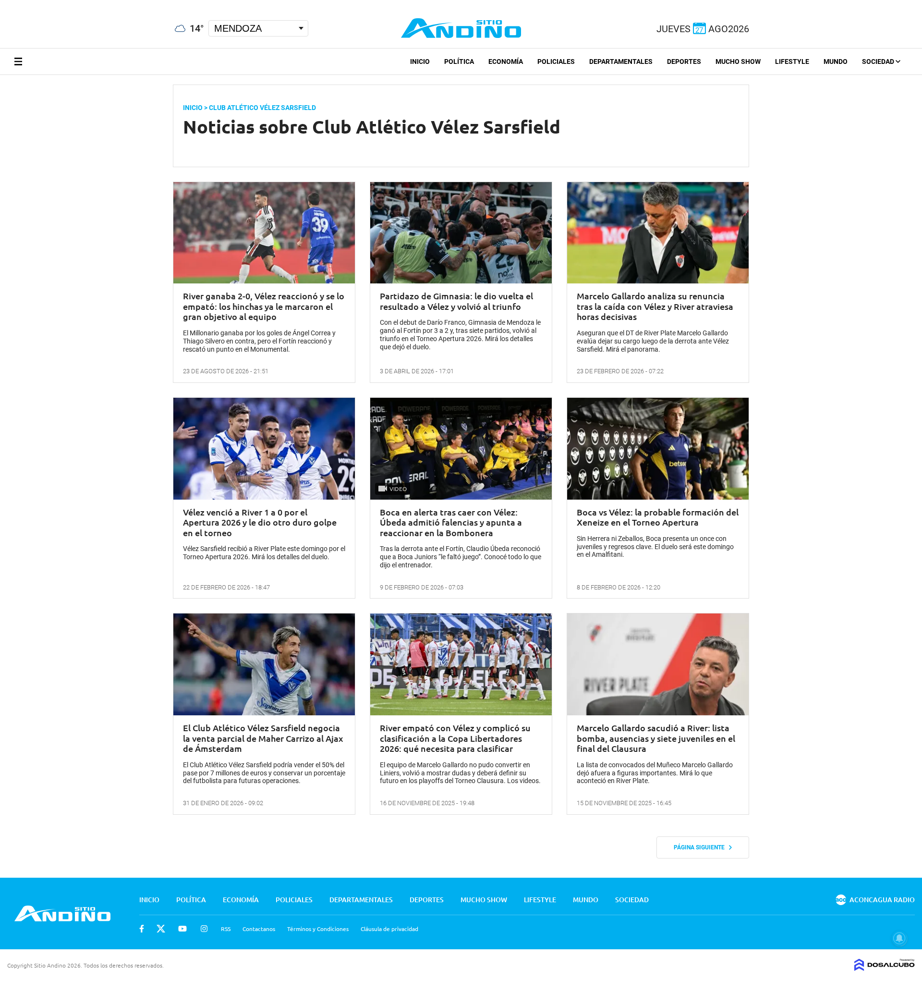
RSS (225, 928)
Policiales (556, 61)
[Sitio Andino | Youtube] (34, 4)
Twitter (161, 928)
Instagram (204, 928)
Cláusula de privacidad (389, 928)
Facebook (141, 928)
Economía (505, 61)
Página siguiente (701, 847)
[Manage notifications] (899, 938)
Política (459, 61)
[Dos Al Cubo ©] (884, 967)
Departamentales (621, 61)
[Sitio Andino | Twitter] (16, 4)
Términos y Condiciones (318, 928)
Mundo (836, 61)
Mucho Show (738, 61)
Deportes (684, 61)
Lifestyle (792, 61)
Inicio (420, 61)
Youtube (182, 928)
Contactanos (259, 928)
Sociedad (879, 61)
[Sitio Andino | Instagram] (52, 4)
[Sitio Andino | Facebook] (2, 4)
